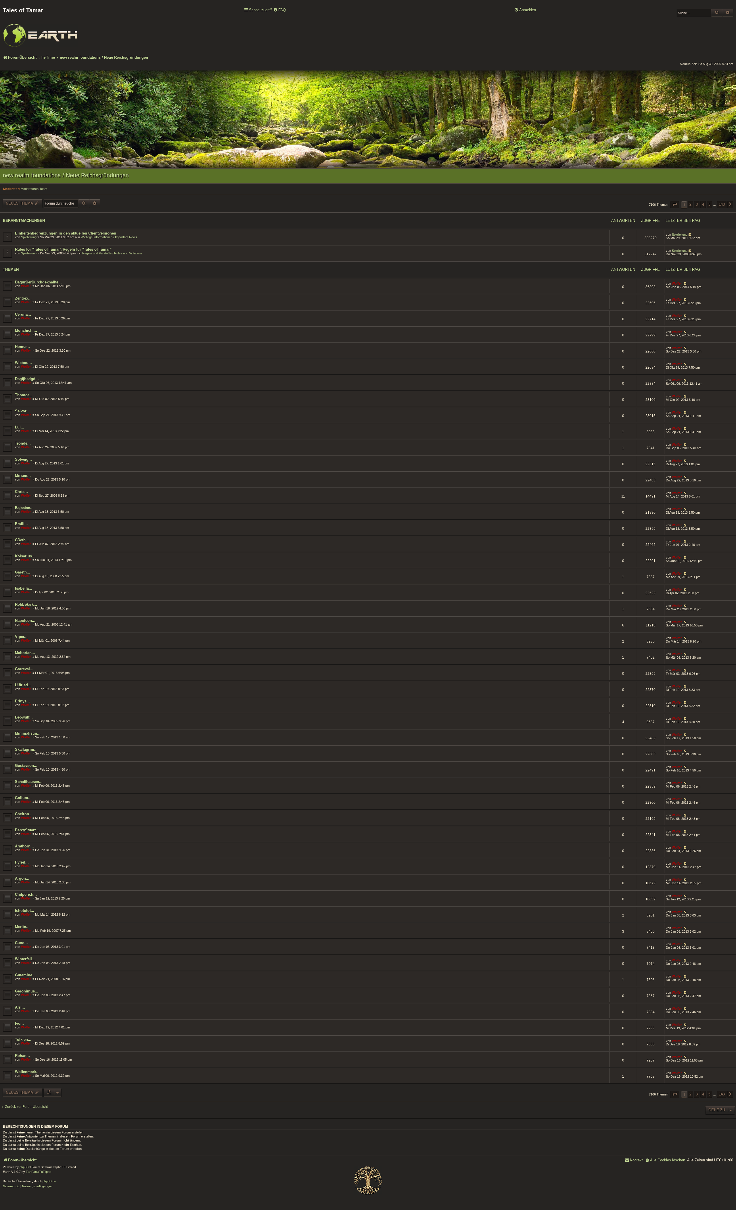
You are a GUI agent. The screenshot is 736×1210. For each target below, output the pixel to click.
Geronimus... (26, 991)
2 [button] (690, 204)
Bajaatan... (24, 508)
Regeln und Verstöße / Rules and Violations (112, 253)
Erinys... (22, 701)
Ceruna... (23, 314)
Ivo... (19, 1023)
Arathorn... (24, 846)
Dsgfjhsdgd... (27, 379)
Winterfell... (25, 959)
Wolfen (26, 286)
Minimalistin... (28, 733)
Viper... (21, 636)
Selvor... (22, 411)
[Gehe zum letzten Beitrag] (690, 234)
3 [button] (697, 204)
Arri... (20, 1007)
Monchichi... (26, 330)
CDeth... (22, 540)
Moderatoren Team (34, 188)
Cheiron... (23, 814)
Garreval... (24, 669)
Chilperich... (26, 894)
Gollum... (23, 798)
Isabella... (23, 588)
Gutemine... (25, 975)
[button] (674, 204)
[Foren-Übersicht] (40, 31)
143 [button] (722, 204)
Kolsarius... (25, 556)
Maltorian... (25, 653)
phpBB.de (49, 1181)
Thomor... (23, 395)
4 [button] (703, 204)
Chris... (21, 491)
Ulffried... (23, 685)
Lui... (19, 427)
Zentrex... (23, 298)
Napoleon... (25, 620)
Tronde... (23, 443)
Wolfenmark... (27, 1072)
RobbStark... (26, 604)
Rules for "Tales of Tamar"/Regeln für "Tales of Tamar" (63, 249)
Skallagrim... (26, 749)
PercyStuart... (27, 830)
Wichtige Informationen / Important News (109, 237)
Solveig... (23, 459)
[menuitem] (279, 10)
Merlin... (22, 927)
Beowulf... (24, 717)
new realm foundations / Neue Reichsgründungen (66, 175)
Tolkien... (23, 1039)
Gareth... (22, 572)
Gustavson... (26, 765)
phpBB (24, 1167)
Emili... (21, 524)
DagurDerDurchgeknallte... (38, 282)
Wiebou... (23, 363)
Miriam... (23, 475)
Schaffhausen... (29, 782)
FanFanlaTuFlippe (38, 1171)
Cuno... (21, 943)
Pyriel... (22, 862)
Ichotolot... (24, 910)
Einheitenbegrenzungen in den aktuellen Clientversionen (65, 233)
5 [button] (709, 204)
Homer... (22, 346)
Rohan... (22, 1055)
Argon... (22, 878)
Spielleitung (29, 237)
